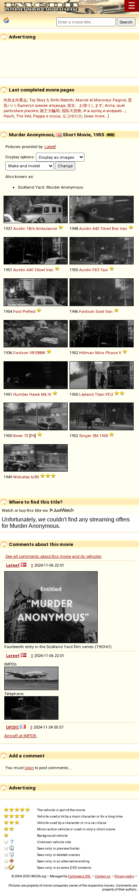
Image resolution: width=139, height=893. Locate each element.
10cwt (105, 228)
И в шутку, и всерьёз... (104, 110)
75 (26, 435)
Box (115, 228)
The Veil (23, 116)
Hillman (86, 352)
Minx (99, 352)
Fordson (86, 311)
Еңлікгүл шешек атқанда (41, 105)
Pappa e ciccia (46, 116)
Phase (111, 352)
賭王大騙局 (50, 110)
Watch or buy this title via (25, 510)
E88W (40, 352)
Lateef (50, 146)
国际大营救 (71, 110)
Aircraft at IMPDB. (20, 735)
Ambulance (46, 228)
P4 (32, 435)
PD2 (109, 394)
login (29, 767)
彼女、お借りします (85, 105)
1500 (103, 435)
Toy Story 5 (38, 100)
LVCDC (12, 727)
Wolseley (21, 476)
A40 (95, 228)
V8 (32, 352)
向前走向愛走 (15, 100)
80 (37, 476)
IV (49, 394)
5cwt (100, 311)
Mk (44, 394)
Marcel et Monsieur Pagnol (101, 100)
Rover (18, 435)
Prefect (28, 311)
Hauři (9, 116)
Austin (19, 228)
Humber (20, 394)
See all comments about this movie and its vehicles (53, 556)
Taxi (104, 269)
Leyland (86, 394)
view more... (97, 116)
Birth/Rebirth (62, 100)
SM (95, 435)
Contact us (102, 876)
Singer (85, 435)
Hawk (34, 394)
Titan (99, 394)
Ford (17, 311)
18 (28, 228)
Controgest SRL (79, 876)
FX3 (95, 269)
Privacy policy (124, 876)
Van (123, 228)
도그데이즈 (72, 116)
